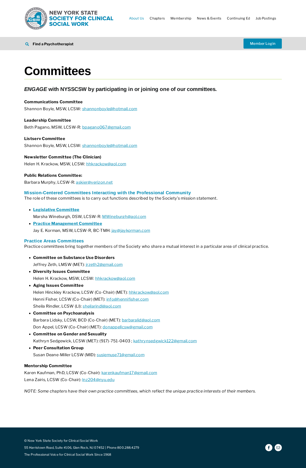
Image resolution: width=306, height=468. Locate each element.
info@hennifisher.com (127, 299)
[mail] (278, 447)
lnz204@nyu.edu (98, 379)
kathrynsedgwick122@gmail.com (165, 341)
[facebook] (268, 447)
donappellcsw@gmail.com (128, 327)
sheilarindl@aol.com (102, 306)
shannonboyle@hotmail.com (109, 108)
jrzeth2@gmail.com (104, 264)
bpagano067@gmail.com (106, 127)
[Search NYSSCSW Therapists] (86, 44)
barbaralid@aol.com (141, 320)
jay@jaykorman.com (131, 230)
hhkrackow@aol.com (106, 164)
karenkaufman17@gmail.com (129, 372)
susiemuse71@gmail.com (120, 354)
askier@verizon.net (94, 182)
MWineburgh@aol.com (124, 216)
